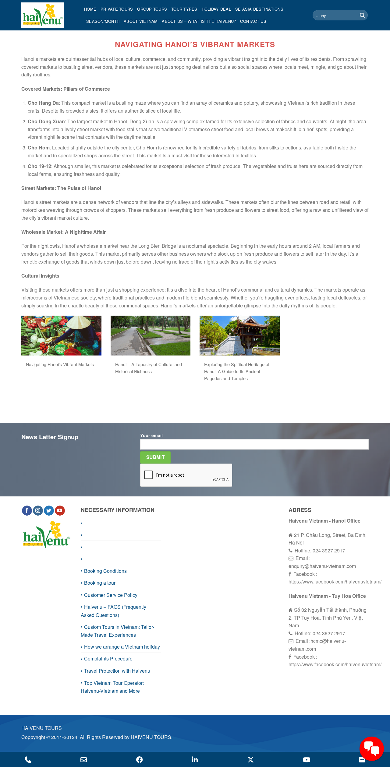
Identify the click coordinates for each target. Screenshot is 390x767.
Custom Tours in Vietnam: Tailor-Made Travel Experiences (117, 631)
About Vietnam (141, 21)
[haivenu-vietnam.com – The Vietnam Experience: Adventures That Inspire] (48, 15)
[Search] (362, 15)
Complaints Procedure (108, 658)
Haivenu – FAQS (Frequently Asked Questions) (113, 610)
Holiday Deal (216, 9)
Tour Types (184, 9)
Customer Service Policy (110, 594)
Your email (151, 435)
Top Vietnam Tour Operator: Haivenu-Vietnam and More (112, 687)
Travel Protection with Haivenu (117, 670)
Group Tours (152, 9)
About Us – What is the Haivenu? (199, 21)
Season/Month (102, 21)
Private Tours (117, 9)
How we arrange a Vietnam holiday (122, 646)
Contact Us (253, 21)
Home (90, 9)
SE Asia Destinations (259, 9)
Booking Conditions (105, 570)
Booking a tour (99, 582)
